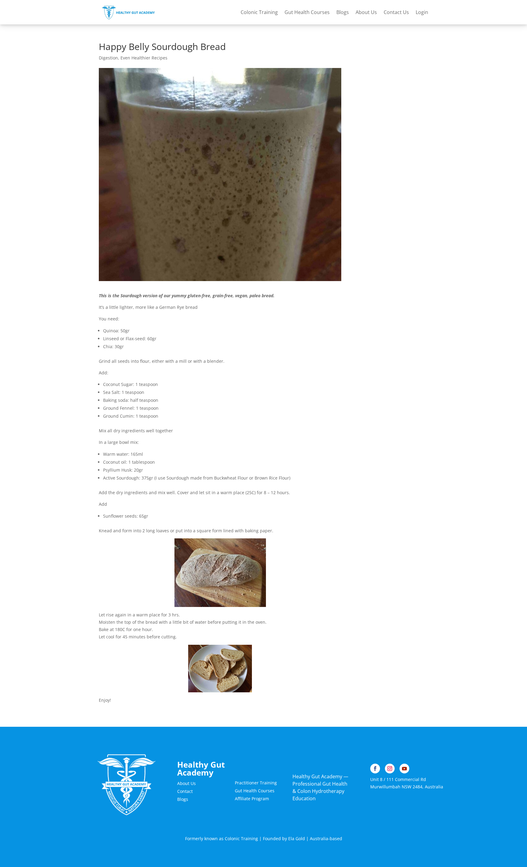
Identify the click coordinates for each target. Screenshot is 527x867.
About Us (366, 12)
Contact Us (396, 12)
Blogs (342, 12)
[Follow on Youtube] (404, 768)
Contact (185, 791)
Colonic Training (259, 12)
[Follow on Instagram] (390, 768)
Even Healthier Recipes (143, 58)
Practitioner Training (256, 783)
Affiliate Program (252, 798)
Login (422, 12)
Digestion (108, 58)
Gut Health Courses (307, 12)
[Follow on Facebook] (375, 768)
